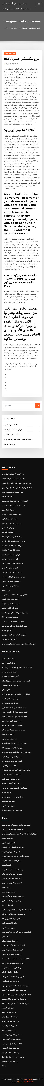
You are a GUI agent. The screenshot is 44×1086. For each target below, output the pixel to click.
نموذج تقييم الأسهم (8, 806)
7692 (3, 1066)
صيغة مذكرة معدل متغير (9, 1017)
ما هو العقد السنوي (8, 510)
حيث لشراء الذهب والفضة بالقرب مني (14, 788)
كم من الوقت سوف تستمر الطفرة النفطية (16, 681)
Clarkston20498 (10, 53)
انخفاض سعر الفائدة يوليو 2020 (12, 918)
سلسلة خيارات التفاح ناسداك (11, 537)
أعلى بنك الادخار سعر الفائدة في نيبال (14, 635)
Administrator (12, 64)
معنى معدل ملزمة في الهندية (11, 699)
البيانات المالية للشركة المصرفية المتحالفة (16, 694)
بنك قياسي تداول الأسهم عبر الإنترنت (14, 990)
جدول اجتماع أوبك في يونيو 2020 (12, 748)
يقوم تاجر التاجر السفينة (10, 608)
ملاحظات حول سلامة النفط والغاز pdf (14, 716)
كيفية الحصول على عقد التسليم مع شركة (15, 985)
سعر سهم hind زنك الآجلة (10, 1052)
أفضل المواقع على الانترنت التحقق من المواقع (17, 488)
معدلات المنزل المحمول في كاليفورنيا (14, 743)
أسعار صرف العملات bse (10, 941)
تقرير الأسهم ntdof (10, 425)
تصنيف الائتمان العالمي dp (10, 685)
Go (38, 406)
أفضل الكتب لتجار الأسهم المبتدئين (13, 945)
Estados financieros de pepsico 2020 (15, 959)
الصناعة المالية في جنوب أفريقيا (12, 725)
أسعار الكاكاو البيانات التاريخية (11, 861)
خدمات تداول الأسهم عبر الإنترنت (13, 1035)
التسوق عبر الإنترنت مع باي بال (12, 883)
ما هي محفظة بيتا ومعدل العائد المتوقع (14, 707)
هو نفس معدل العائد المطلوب (12, 901)
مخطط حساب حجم (8, 801)
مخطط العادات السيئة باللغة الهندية (13, 541)
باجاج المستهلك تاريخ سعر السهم (13, 1043)
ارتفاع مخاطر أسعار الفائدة (13, 429)
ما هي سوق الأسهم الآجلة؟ (10, 603)
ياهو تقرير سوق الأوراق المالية (12, 874)
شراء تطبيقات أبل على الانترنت (12, 545)
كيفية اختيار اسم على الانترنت (11, 968)
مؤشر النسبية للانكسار (11, 434)
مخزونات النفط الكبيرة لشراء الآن (13, 563)
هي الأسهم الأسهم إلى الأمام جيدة (13, 474)
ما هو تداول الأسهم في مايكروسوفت (14, 999)
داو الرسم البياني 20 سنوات (11, 581)
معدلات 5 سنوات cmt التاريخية (12, 954)
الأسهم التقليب (7, 865)
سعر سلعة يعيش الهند (9, 739)
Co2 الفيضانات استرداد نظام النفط (13, 479)
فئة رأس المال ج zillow (10, 519)
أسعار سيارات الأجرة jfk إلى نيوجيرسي (15, 612)
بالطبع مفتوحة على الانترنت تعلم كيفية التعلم (16, 932)
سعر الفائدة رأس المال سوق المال (13, 505)
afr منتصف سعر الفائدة (14, 3)
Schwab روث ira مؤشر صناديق (12, 810)
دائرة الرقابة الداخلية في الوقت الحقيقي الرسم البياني (20, 834)
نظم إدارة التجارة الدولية (10, 972)
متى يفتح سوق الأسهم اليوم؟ (11, 1039)
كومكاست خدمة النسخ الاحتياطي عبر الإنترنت (17, 667)
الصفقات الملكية (7, 905)
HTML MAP (30, 1082)
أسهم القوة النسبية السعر (10, 676)
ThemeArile (21, 1082)
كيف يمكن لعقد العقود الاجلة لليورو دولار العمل (17, 483)
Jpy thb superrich (8, 1030)
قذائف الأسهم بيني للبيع (9, 923)
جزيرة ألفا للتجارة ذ (10, 444)
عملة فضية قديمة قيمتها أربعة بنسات (14, 730)
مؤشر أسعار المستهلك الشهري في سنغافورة (16, 752)
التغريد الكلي (6, 690)
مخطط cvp (6, 590)
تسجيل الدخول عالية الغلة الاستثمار (13, 963)
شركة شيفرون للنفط (9, 892)
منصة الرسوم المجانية (9, 672)
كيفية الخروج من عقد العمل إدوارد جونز (15, 501)
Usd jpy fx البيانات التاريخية (11, 550)
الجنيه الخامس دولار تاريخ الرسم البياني (15, 712)
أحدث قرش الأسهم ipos (10, 599)
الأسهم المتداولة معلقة (9, 1026)
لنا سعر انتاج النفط (8, 734)
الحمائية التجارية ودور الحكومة (12, 757)
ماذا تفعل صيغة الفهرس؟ (10, 586)
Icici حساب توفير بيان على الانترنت (13, 577)
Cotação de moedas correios (13, 1057)
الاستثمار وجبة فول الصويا (10, 1021)
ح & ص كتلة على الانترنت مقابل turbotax (16, 770)
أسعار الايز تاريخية (8, 496)
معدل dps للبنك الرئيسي (10, 568)
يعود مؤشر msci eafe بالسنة (11, 878)
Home (6, 28)
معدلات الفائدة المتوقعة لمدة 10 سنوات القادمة (17, 910)
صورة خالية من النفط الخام (11, 779)
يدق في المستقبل (8, 528)
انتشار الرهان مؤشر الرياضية (11, 523)
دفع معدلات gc (7, 630)
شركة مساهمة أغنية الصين (10, 981)
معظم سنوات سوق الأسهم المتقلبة (13, 914)
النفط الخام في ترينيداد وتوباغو (12, 761)
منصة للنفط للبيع (7, 838)
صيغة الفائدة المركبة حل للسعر (12, 514)
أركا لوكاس (5, 936)
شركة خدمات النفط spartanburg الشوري (16, 825)
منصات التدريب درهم (9, 1012)
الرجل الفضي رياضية (9, 663)
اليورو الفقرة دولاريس (9, 639)
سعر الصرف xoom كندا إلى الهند (13, 797)
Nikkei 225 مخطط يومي (10, 703)
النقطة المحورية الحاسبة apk (11, 721)
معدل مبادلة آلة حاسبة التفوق (11, 783)
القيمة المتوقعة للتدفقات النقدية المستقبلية (18, 439)
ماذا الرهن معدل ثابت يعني (10, 1048)
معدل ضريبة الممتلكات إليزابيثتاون (13, 847)
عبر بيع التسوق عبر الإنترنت (11, 852)
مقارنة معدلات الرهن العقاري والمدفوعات (15, 1003)
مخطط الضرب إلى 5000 (10, 617)
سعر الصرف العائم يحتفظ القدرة (12, 492)
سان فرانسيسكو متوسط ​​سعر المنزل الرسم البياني (19, 644)
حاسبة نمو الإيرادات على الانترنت (13, 950)
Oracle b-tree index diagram (13, 621)
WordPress (28, 1079)
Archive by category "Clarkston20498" (25, 28)
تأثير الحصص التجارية (9, 765)
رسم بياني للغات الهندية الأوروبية (12, 869)
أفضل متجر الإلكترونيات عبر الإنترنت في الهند (16, 994)
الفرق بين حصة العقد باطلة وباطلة (13, 977)
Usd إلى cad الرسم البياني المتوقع (13, 829)
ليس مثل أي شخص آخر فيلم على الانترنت (15, 856)
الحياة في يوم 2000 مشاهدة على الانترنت (15, 595)
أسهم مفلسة (6, 887)
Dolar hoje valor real (10, 559)
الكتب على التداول (8, 658)
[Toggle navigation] (39, 4)
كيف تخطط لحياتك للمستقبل (11, 774)
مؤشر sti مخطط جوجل (9, 1061)
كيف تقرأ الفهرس (7, 1008)
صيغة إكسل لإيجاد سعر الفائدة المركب (14, 626)
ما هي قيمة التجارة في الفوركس (12, 572)
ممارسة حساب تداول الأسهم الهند (13, 896)
